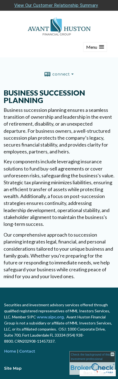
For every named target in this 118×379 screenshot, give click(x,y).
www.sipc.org (50, 317)
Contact (27, 351)
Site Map (13, 368)
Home (10, 351)
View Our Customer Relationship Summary (56, 5)
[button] (95, 47)
